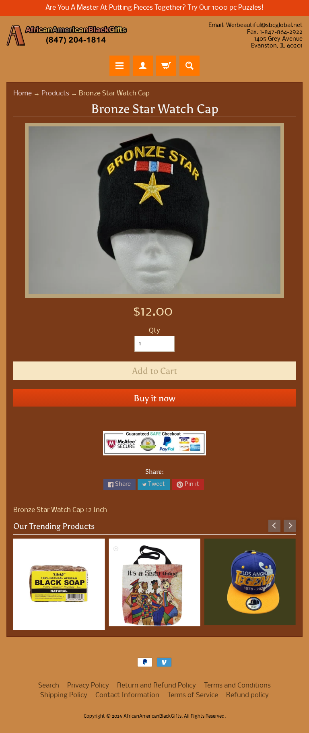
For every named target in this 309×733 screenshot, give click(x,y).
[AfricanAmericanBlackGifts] (66, 35)
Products (55, 93)
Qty (154, 330)
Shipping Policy (63, 692)
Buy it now (154, 398)
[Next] (290, 526)
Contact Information (127, 692)
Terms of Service (192, 692)
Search (48, 682)
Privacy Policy (88, 682)
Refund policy (247, 692)
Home (22, 93)
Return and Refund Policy (156, 682)
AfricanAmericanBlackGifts (152, 712)
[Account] (143, 66)
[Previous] (274, 526)
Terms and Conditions (237, 682)
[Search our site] (189, 66)
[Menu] (119, 66)
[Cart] (166, 66)
